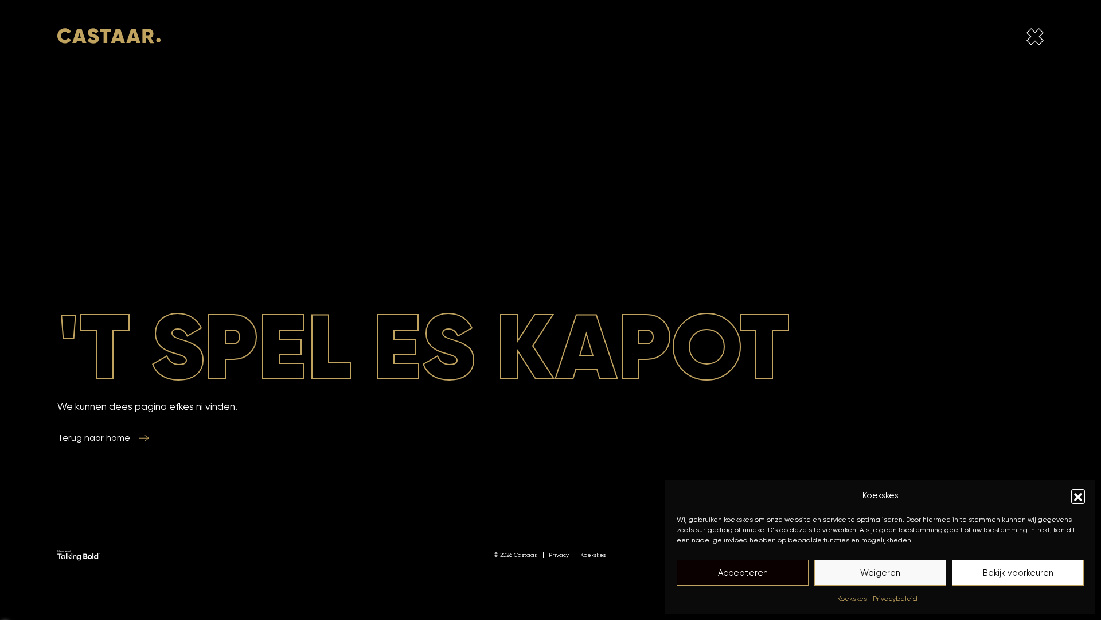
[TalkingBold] (78, 554)
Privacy (559, 554)
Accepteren (743, 573)
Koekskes (852, 598)
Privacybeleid (895, 598)
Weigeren (880, 573)
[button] (1078, 496)
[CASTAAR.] (109, 39)
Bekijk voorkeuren (1018, 573)
